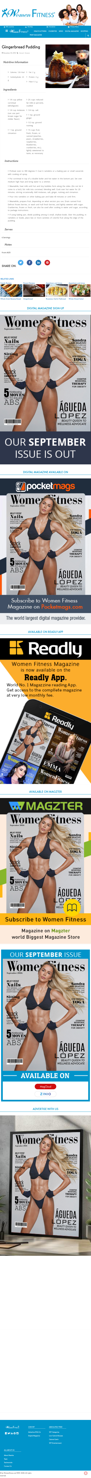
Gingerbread (28, 299)
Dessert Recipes (24, 53)
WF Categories (54, 1432)
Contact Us (8, 1466)
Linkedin (12, 1433)
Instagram (17, 1433)
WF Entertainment (55, 1443)
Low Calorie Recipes (56, 1436)
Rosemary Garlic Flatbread (56, 299)
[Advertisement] (45, 1295)
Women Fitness (28, 13)
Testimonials (8, 1463)
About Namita (9, 1455)
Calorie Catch (53, 1439)
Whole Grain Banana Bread (10, 299)
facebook (6, 1433)
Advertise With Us (34, 1432)
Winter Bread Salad (76, 299)
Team (5, 1459)
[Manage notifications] (86, 1473)
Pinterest (14, 1433)
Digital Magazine (34, 1436)
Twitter (9, 1433)
